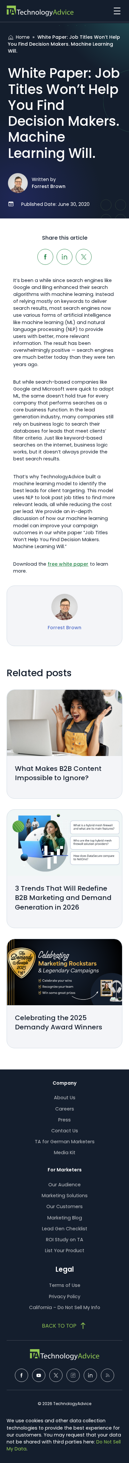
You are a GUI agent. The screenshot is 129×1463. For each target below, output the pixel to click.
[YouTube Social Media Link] (38, 1375)
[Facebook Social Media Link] (21, 1375)
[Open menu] (115, 11)
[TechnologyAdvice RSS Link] (107, 1375)
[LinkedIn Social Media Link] (90, 1375)
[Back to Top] (64, 1326)
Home (23, 37)
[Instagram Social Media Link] (73, 1375)
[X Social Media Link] (56, 1375)
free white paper (68, 564)
